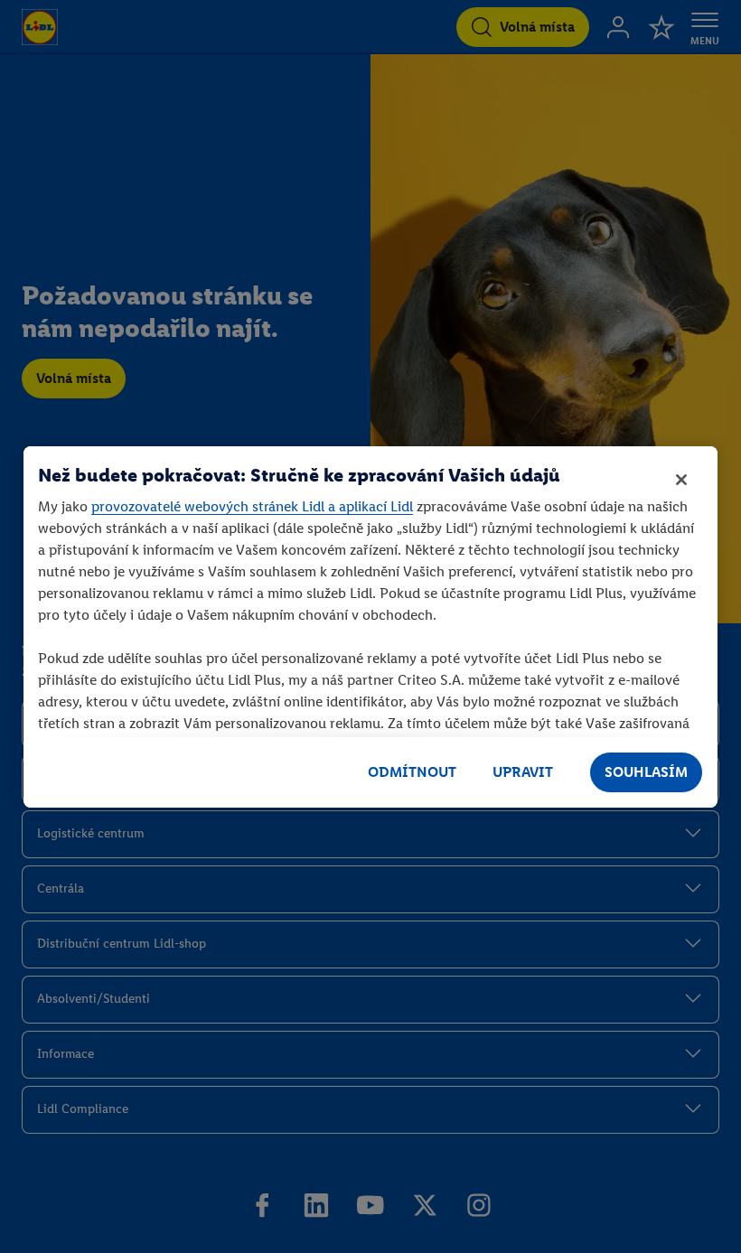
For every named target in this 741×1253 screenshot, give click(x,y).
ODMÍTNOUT (412, 772)
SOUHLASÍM (646, 772)
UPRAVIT (522, 772)
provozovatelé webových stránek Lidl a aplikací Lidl (252, 506)
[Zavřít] (681, 479)
